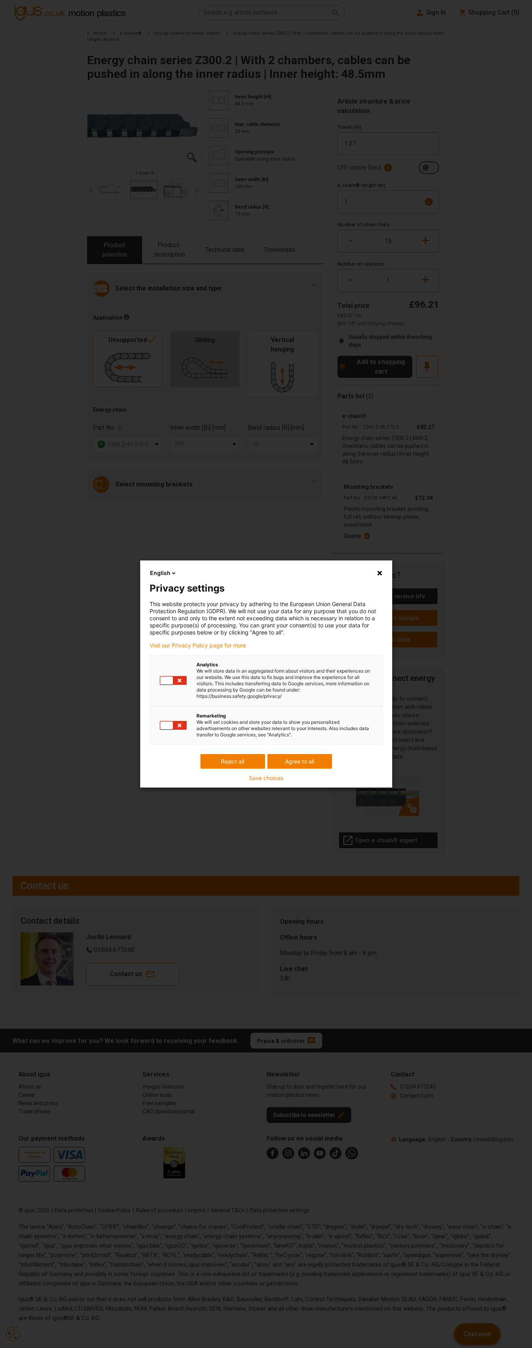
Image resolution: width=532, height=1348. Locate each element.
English (160, 573)
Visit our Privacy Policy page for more (198, 645)
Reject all (232, 761)
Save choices (266, 778)
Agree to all (299, 761)
